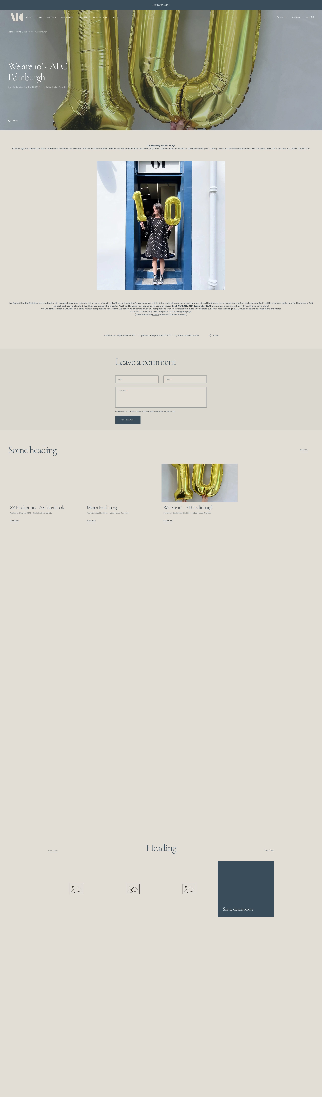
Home (10, 32)
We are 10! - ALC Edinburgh (188, 507)
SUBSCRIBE (180, 1091)
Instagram (180, 311)
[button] (282, 17)
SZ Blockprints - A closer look (37, 507)
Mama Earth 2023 (102, 507)
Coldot (155, 314)
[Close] (319, 1088)
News (18, 32)
